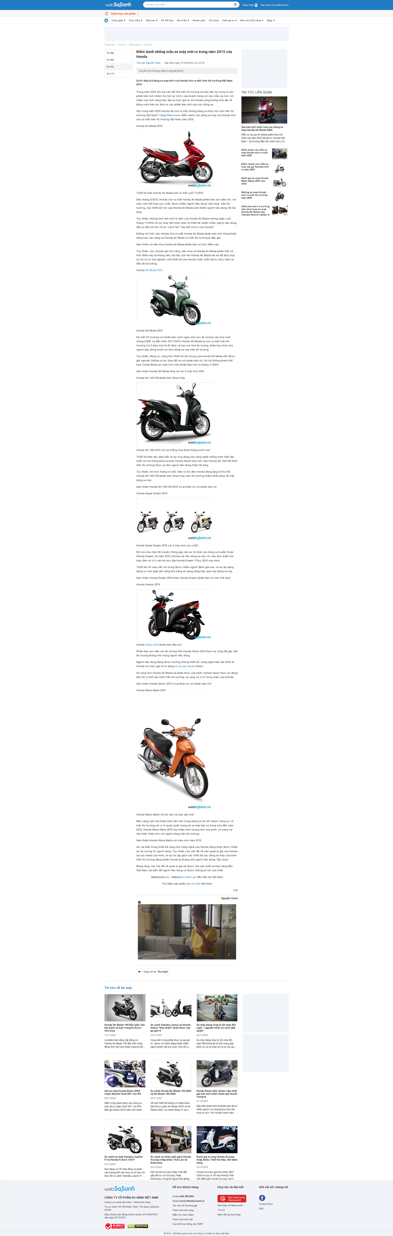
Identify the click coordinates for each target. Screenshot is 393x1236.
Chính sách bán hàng (183, 1210)
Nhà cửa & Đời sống (250, 20)
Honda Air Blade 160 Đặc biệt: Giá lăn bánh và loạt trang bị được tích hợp (124, 1027)
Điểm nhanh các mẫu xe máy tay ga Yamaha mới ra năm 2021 (255, 167)
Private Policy (266, 1204)
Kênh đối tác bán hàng (229, 1214)
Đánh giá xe (228, 20)
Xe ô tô (110, 73)
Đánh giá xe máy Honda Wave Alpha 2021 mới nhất (254, 181)
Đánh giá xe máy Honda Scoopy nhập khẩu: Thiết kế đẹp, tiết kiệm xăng (216, 1159)
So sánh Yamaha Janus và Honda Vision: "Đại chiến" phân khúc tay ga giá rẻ (170, 1027)
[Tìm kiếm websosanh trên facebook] (262, 1198)
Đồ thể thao (167, 20)
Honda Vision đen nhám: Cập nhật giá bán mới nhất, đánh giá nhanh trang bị (216, 1093)
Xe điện (110, 60)
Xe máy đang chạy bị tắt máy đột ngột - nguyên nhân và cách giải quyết (216, 1027)
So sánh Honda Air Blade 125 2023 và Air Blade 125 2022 (170, 1092)
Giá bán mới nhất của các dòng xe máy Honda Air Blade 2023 (262, 128)
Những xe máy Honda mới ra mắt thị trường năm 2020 (254, 195)
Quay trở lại (156, 971)
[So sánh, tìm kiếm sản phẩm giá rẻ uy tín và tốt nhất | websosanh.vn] (118, 5)
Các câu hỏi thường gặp (185, 1205)
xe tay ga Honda (185, 666)
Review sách (199, 20)
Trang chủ (109, 44)
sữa (154, 560)
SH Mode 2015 (154, 270)
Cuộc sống (134, 20)
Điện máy (150, 20)
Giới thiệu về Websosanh (230, 1205)
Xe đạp (110, 53)
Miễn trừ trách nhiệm (183, 1215)
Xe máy (148, 44)
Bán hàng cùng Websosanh (275, 5)
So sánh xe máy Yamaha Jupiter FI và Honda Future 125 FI (123, 1158)
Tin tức (122, 44)
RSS (261, 1208)
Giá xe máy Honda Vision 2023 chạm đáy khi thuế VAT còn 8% (122, 1092)
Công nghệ (117, 20)
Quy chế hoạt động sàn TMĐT (188, 1224)
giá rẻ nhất (193, 883)
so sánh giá (189, 877)
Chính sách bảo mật (183, 1219)
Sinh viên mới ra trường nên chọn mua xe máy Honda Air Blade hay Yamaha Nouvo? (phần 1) (255, 210)
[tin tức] (106, 20)
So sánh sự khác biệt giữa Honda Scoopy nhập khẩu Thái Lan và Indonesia (170, 1159)
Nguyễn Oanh (229, 898)
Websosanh (174, 115)
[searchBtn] (235, 5)
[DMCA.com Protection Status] (138, 1226)
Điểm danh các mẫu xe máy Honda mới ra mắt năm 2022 (254, 152)
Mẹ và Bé (182, 20)
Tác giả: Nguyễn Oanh (148, 62)
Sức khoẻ (214, 20)
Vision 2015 (152, 644)
